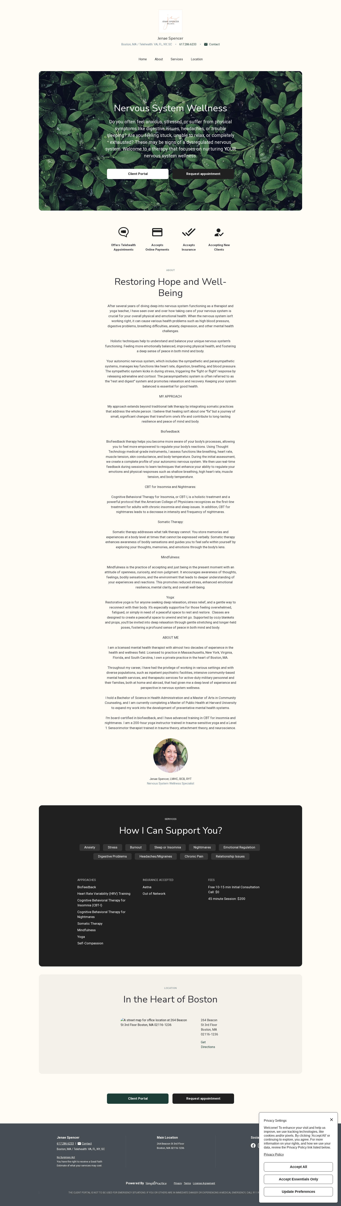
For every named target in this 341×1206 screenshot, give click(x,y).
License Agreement (204, 1183)
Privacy (178, 1183)
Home (143, 59)
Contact (214, 44)
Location (197, 59)
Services (177, 59)
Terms (187, 1183)
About (159, 59)
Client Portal (138, 174)
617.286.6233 (187, 44)
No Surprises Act (66, 1157)
